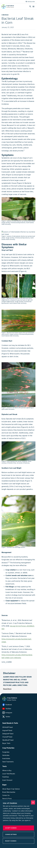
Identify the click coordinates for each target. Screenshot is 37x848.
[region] (18, 823)
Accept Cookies (10, 828)
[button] (4, 699)
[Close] (33, 802)
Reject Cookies (10, 841)
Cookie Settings (11, 834)
